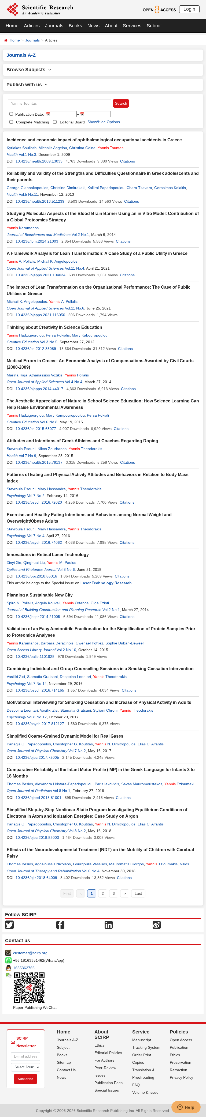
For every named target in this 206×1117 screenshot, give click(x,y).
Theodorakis (85, 449)
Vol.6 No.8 (48, 422)
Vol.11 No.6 (74, 308)
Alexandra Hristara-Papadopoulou (64, 784)
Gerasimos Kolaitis (170, 188)
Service (140, 1032)
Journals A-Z (67, 1040)
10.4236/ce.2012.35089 (36, 348)
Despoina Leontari (75, 676)
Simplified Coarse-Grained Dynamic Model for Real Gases (65, 736)
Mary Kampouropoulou (65, 415)
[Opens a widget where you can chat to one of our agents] (186, 1107)
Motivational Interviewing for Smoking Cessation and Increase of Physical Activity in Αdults (99, 702)
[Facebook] (60, 924)
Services (132, 25)
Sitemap (64, 1062)
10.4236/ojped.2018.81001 (38, 797)
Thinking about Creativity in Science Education (54, 327)
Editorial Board (72, 122)
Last (138, 893)
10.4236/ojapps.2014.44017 (39, 389)
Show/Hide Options (103, 122)
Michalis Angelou (53, 148)
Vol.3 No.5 (48, 342)
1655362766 (24, 968)
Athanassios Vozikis (45, 375)
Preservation (180, 1062)
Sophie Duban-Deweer (124, 643)
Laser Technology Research (106, 583)
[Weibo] (157, 924)
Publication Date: (29, 114)
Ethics (99, 1045)
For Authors (104, 1060)
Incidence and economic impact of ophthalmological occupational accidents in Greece (94, 140)
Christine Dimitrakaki (67, 188)
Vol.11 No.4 (74, 268)
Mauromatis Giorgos (126, 864)
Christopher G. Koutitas (73, 744)
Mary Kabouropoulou (90, 335)
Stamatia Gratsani (42, 676)
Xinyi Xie (14, 562)
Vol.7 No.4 (36, 536)
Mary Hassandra (52, 489)
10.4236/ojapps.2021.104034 (40, 275)
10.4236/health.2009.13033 (39, 161)
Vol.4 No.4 (73, 382)
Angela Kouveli (47, 603)
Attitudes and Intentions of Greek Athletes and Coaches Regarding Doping (82, 441)
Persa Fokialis (58, 335)
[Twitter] (9, 924)
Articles (32, 25)
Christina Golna (82, 148)
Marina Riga (17, 375)
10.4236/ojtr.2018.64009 (36, 878)
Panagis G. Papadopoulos (29, 744)
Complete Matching (32, 122)
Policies (179, 1032)
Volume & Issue (145, 1092)
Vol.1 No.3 (27, 154)
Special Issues (106, 1090)
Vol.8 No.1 (61, 790)
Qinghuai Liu (34, 562)
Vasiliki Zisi (16, 676)
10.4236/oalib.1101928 (35, 656)
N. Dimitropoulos (115, 744)
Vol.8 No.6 (66, 569)
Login (189, 9)
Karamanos (23, 228)
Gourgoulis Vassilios (90, 864)
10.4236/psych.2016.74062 (39, 542)
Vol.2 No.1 (80, 234)
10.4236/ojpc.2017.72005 (37, 757)
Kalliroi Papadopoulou (105, 188)
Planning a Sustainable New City (40, 595)
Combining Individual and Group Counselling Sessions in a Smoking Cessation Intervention (100, 668)
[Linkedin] (109, 924)
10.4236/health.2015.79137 (39, 462)
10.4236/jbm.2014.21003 (37, 241)
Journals (54, 25)
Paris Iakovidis (107, 784)
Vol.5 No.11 (28, 194)
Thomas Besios (20, 784)
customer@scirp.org (30, 953)
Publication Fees (108, 1083)
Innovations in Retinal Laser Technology (48, 554)
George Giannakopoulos (27, 188)
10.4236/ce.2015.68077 (36, 429)
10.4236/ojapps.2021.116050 (40, 315)
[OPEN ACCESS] (159, 9)
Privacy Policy (181, 1077)
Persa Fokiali (98, 415)
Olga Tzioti (100, 603)
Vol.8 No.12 (37, 717)
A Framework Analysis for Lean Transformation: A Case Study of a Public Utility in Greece (97, 253)
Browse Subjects (27, 69)
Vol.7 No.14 (37, 683)
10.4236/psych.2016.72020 (39, 502)
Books (75, 25)
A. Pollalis (21, 261)
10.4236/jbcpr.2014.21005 (38, 616)
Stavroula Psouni (21, 449)
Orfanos (75, 603)
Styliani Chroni (105, 710)
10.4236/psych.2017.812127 (40, 724)
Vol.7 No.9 (27, 456)
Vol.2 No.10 (66, 650)
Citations (127, 161)
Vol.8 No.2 (77, 831)
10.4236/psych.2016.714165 (40, 690)
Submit (154, 25)
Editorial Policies (108, 1053)
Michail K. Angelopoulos (57, 261)
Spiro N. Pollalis (20, 603)
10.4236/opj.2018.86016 (36, 576)
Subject (63, 1047)
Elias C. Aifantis (151, 744)
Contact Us (66, 1070)
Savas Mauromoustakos (141, 784)
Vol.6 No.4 (91, 871)
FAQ (136, 1085)
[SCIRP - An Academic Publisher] (39, 9)
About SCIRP (101, 1034)
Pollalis (77, 375)
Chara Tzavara (139, 188)
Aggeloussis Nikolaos (53, 864)
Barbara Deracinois (57, 643)
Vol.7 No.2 (36, 495)
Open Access (181, 1040)
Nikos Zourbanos (52, 449)
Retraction (178, 1070)
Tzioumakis (180, 784)
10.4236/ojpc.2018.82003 (37, 837)
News (93, 25)
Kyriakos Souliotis (21, 148)
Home (12, 25)
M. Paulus (61, 562)
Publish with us (25, 84)
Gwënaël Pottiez (89, 643)
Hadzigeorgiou (25, 335)
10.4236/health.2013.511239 (40, 201)
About (111, 25)
